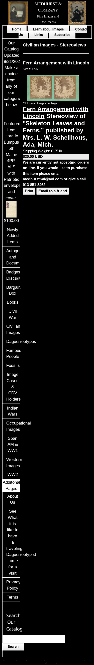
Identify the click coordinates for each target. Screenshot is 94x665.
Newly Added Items (13, 235)
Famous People (13, 353)
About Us (12, 499)
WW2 (13, 474)
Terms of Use (49, 662)
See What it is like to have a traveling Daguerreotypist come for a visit (13, 542)
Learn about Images (48, 29)
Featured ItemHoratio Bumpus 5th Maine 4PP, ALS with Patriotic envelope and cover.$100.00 (12, 172)
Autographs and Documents (13, 256)
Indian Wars (12, 411)
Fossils (13, 365)
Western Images (13, 462)
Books (13, 302)
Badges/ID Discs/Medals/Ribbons (13, 275)
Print (29, 191)
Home (16, 29)
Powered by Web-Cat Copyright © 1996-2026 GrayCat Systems (47, 663)
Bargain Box (13, 290)
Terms (12, 597)
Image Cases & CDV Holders (13, 386)
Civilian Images (13, 329)
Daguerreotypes (13, 341)
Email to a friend (52, 191)
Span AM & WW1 (13, 444)
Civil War (13, 314)
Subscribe (62, 34)
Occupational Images (13, 426)
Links (38, 34)
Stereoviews (73, 44)
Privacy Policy (13, 585)
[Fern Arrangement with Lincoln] (53, 88)
